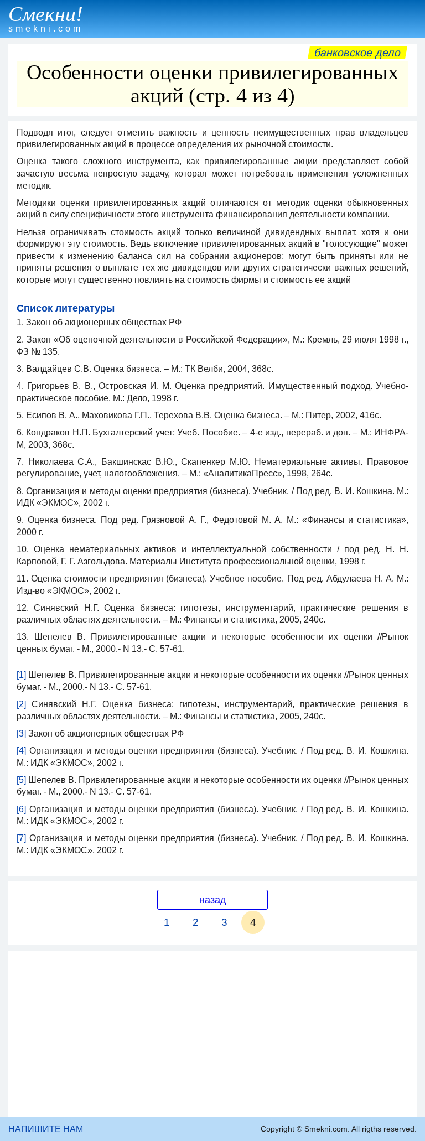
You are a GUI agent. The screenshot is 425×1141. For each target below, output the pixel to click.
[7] (21, 838)
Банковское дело (357, 52)
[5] (21, 780)
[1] (21, 675)
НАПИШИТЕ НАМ (45, 1129)
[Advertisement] (212, 1033)
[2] (21, 704)
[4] (21, 750)
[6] (21, 809)
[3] (21, 733)
